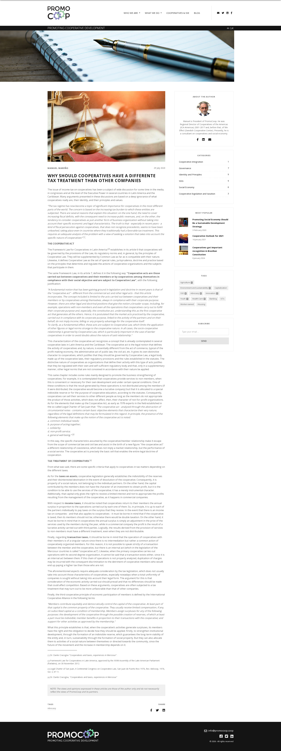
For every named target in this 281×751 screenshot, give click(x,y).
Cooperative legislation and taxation (204, 193)
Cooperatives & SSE (177, 12)
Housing (201, 304)
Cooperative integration (204, 161)
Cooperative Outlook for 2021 (207, 236)
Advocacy (52, 708)
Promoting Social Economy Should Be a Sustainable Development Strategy (210, 223)
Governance (204, 168)
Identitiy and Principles (204, 174)
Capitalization (221, 288)
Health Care (198, 298)
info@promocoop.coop (220, 730)
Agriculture (186, 282)
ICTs (222, 298)
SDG (204, 180)
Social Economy (204, 187)
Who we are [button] (131, 12)
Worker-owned (187, 304)
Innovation (211, 293)
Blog (197, 12)
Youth (184, 298)
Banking (213, 298)
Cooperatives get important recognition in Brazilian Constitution (207, 251)
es (228, 28)
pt (232, 28)
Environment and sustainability (195, 288)
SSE (183, 293)
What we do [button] (152, 12)
